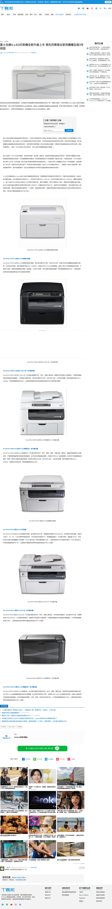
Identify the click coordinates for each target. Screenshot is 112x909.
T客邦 (81, 892)
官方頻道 (50, 759)
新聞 (2, 14)
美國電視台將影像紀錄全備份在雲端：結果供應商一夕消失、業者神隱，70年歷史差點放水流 (34, 721)
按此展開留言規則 (21, 880)
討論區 (47, 14)
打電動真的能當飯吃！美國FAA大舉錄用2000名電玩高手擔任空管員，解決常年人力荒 (100, 54)
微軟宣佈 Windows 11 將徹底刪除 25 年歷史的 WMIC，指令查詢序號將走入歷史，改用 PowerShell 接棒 (100, 66)
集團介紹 (48, 892)
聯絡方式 (48, 898)
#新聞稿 (19, 726)
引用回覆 (32, 867)
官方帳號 (39, 759)
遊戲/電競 (20, 14)
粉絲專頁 (28, 759)
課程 (52, 14)
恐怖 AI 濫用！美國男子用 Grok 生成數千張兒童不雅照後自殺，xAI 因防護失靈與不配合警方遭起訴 (42, 812)
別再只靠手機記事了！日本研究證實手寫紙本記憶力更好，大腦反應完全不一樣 (99, 49)
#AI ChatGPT (59, 14)
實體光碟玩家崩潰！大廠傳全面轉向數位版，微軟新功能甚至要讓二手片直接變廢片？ (99, 94)
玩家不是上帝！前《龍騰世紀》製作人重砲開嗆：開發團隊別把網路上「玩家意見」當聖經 (99, 77)
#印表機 (3, 726)
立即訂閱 (69, 130)
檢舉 (36, 867)
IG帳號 (73, 759)
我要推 (82, 868)
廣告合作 (48, 895)
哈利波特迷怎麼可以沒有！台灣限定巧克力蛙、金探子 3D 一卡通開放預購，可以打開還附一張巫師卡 (42, 837)
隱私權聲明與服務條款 (69, 892)
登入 (105, 8)
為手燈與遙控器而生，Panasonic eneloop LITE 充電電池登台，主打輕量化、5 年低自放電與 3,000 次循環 (100, 100)
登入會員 (17, 877)
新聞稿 (6, 41)
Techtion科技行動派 (9, 52)
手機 (14, 14)
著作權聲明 (65, 895)
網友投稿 (99, 901)
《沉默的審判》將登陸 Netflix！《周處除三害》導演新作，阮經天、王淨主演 (28, 710)
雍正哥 (8, 867)
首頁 (1, 41)
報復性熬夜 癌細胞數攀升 (11, 713)
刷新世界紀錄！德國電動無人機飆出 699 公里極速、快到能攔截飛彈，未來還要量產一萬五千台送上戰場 (99, 60)
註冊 (109, 8)
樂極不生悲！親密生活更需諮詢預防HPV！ (17, 716)
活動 (40, 14)
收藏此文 (34, 52)
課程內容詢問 (100, 895)
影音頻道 (62, 759)
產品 (8, 14)
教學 (31, 14)
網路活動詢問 (100, 898)
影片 (35, 14)
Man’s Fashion (83, 895)
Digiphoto (82, 898)
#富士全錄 (11, 726)
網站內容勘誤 (100, 892)
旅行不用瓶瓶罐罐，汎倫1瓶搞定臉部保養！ (69, 860)
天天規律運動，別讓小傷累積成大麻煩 (39, 860)
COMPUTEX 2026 (80, 14)
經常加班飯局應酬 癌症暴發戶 (8, 835)
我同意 (108, 2)
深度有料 (68, 14)
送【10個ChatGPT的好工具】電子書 (39, 748)
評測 (26, 14)
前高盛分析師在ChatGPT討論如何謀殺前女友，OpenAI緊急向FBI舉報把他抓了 (29, 718)
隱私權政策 (78, 2)
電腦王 (81, 901)
